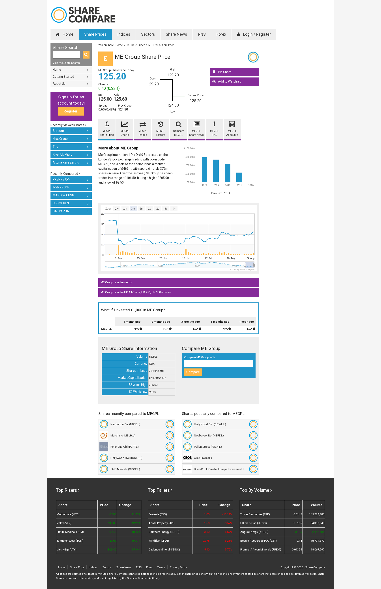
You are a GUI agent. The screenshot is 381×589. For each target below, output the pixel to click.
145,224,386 (316, 514)
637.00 (112, 523)
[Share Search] (86, 55)
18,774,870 (317, 540)
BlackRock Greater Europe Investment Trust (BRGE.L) (220, 469)
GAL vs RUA (61, 211)
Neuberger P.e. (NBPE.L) (125, 424)
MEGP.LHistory (160, 132)
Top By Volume (254, 490)
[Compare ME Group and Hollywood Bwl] (169, 457)
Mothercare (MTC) (68, 514)
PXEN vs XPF (61, 179)
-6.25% (228, 540)
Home (67, 34)
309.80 (112, 549)
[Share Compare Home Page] (83, 15)
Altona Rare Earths (66, 162)
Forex (221, 34)
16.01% (136, 540)
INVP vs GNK (61, 187)
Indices (123, 34)
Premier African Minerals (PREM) (260, 549)
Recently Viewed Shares (67, 125)
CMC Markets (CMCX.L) (125, 469)
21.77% (136, 514)
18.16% (136, 532)
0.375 (206, 540)
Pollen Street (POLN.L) (208, 446)
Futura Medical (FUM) (70, 532)
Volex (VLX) (64, 523)
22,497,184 (317, 532)
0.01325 (297, 549)
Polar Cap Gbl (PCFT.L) (124, 446)
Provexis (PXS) (158, 514)
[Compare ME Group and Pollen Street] (253, 446)
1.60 (206, 523)
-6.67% (228, 532)
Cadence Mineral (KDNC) (164, 549)
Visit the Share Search (66, 62)
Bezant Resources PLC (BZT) (258, 540)
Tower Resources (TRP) (255, 514)
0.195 (298, 532)
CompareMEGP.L (178, 132)
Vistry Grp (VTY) (67, 549)
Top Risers (66, 490)
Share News (176, 34)
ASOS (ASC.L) (203, 458)
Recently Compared (64, 173)
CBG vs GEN (61, 203)
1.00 (206, 514)
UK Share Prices (135, 45)
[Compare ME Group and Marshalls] (169, 435)
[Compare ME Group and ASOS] (253, 457)
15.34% (136, 549)
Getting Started (63, 76)
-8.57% (228, 523)
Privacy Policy (178, 567)
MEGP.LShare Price (107, 132)
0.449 (112, 532)
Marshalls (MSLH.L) (122, 435)
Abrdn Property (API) (162, 523)
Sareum (58, 131)
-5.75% (228, 549)
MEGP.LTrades (142, 132)
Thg (55, 146)
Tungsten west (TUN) (70, 540)
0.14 (299, 540)
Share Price (77, 567)
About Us (59, 83)
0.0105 (297, 523)
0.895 (112, 514)
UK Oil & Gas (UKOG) (253, 523)
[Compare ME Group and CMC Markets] (169, 469)
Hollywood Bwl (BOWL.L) (126, 458)
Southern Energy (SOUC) (164, 532)
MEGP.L (106, 328)
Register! (71, 111)
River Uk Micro (62, 154)
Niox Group (60, 138)
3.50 (206, 532)
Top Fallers (159, 490)
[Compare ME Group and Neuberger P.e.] (169, 424)
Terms (161, 567)
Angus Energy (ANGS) (254, 532)
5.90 (206, 549)
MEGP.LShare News (196, 132)
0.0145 (297, 514)
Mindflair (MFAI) (159, 540)
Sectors (148, 34)
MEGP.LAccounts (232, 132)
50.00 (112, 540)
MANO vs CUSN (63, 195)
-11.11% (227, 514)
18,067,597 (317, 549)
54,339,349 (317, 523)
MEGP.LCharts (125, 132)
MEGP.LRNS (214, 132)
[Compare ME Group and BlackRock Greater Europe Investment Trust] (253, 469)
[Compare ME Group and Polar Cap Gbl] (169, 446)
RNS (202, 34)
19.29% (136, 523)
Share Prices (95, 34)
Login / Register (256, 34)
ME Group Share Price (161, 45)
